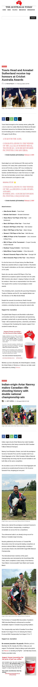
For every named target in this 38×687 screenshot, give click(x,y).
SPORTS (4, 66)
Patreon (18, 367)
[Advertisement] (19, 46)
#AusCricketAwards (23, 148)
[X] (7, 119)
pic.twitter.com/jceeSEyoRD (16, 196)
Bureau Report (10, 83)
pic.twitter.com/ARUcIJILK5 (15, 150)
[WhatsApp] (11, 119)
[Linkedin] (15, 119)
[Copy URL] (20, 119)
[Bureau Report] (3, 84)
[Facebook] (3, 119)
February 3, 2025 (29, 155)
